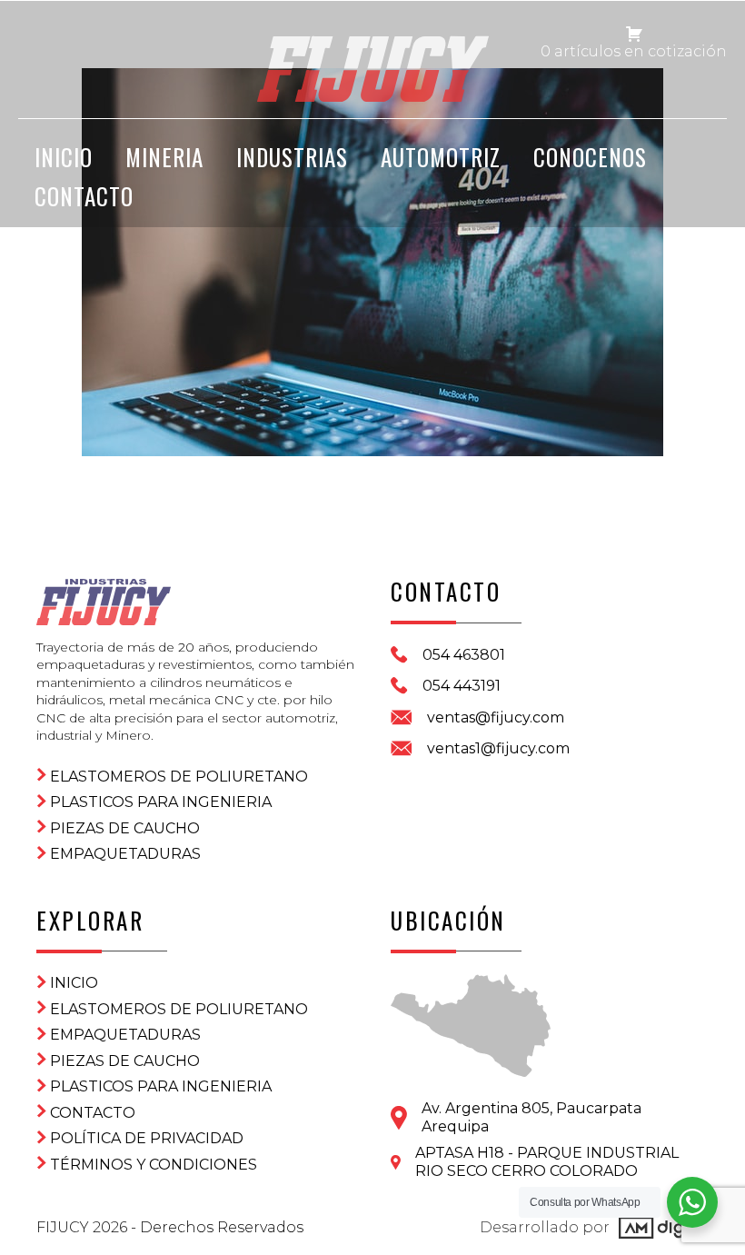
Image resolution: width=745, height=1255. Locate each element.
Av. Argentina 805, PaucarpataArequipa (531, 1117)
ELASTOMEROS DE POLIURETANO (179, 776)
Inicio (74, 982)
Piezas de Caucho (125, 828)
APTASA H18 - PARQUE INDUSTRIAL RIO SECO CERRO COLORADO (547, 1162)
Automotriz (441, 157)
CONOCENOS (590, 157)
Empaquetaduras (125, 853)
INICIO (64, 157)
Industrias (292, 157)
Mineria (164, 157)
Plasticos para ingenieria (161, 802)
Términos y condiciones (153, 1164)
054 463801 (463, 654)
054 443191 (461, 685)
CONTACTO (84, 196)
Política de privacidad (146, 1138)
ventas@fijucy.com (495, 717)
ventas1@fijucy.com (498, 748)
